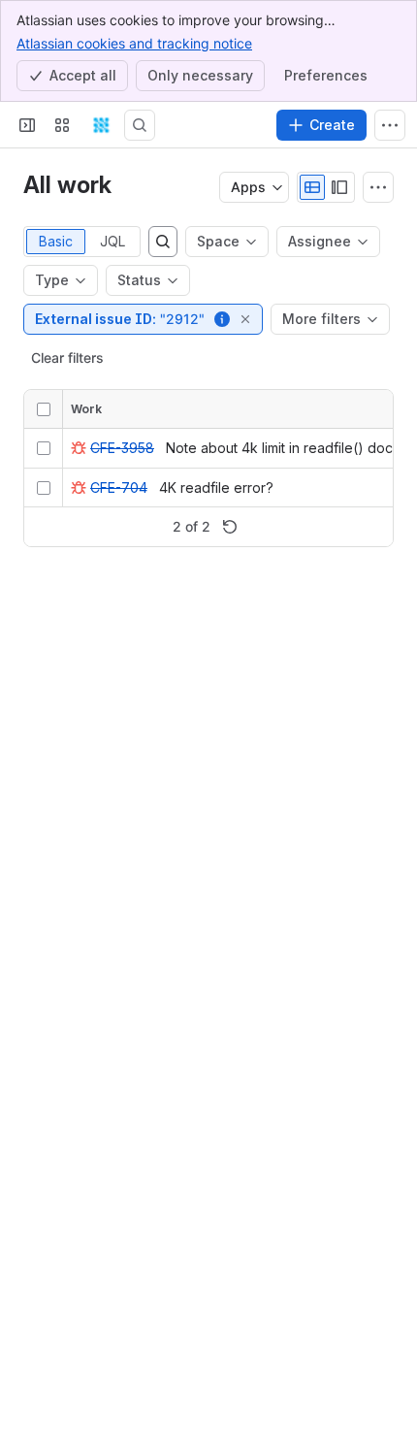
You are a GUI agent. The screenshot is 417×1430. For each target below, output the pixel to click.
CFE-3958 (122, 447)
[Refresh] (229, 526)
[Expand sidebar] (27, 125)
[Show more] (389, 125)
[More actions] (378, 187)
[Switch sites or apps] (62, 125)
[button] (223, 319)
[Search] (139, 125)
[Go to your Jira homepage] (100, 125)
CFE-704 (118, 487)
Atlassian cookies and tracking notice (134, 43)
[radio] (312, 187)
